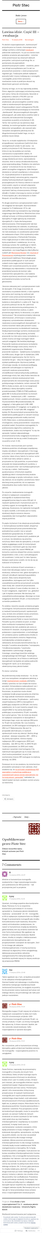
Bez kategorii (29, 40)
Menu (20, 21)
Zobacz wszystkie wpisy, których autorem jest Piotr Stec (13, 851)
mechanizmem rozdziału (17, 681)
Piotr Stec (21, 5)
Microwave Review (18, 253)
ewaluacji (30, 50)
